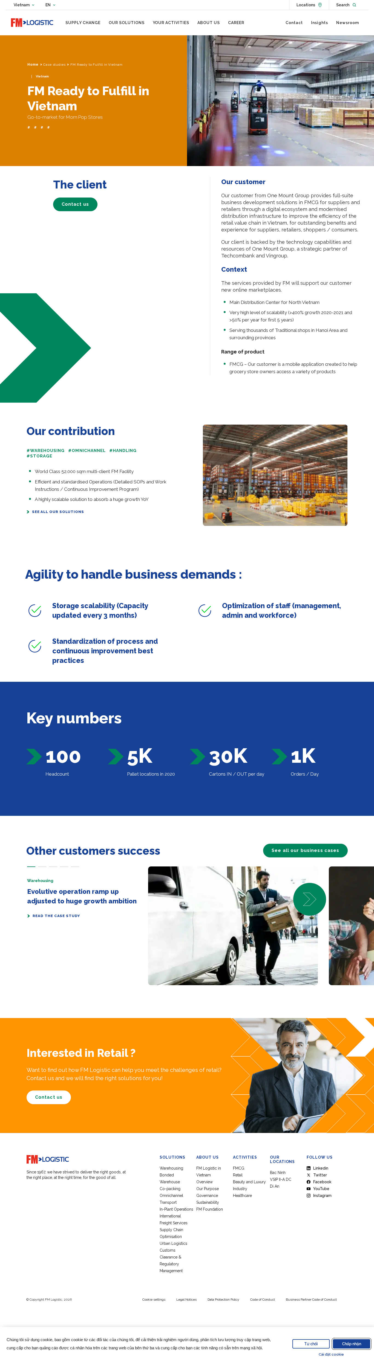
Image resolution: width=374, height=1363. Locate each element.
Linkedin (320, 1168)
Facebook (322, 1182)
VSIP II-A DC (280, 1179)
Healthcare (242, 1195)
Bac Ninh (278, 1172)
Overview (204, 1182)
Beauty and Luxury (249, 1182)
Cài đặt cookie (331, 1354)
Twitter (320, 1175)
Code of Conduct (262, 1299)
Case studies (54, 64)
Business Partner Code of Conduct (311, 1299)
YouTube (321, 1189)
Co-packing (170, 1189)
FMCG (238, 1168)
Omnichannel (171, 1195)
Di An (274, 1186)
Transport (168, 1202)
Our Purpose (207, 1189)
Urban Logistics (173, 1243)
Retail (238, 1175)
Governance (207, 1195)
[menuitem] (82, 23)
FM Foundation (209, 1209)
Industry (240, 1189)
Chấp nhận (351, 1344)
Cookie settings (153, 1299)
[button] (31, 866)
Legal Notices (186, 1299)
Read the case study (56, 916)
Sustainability (207, 1202)
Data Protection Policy (223, 1299)
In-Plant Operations (176, 1209)
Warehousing (171, 1168)
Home (32, 64)
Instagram (322, 1195)
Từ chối (311, 1344)
